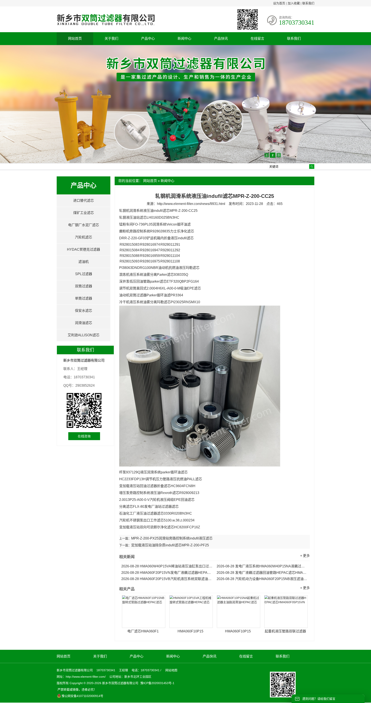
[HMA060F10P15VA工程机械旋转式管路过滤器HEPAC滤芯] (191, 611)
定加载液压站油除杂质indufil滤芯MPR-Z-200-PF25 (170, 545)
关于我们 (111, 38)
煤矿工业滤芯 (83, 213)
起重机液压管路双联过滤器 (285, 631)
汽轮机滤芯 (83, 237)
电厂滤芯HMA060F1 (143, 631)
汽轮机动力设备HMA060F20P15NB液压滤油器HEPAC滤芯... (262, 579)
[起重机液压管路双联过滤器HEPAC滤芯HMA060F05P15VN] (286, 611)
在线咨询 (84, 436)
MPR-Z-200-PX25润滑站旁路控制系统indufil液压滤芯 (172, 538)
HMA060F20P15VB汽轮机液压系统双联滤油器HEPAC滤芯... (166, 579)
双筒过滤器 (83, 286)
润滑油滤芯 (83, 323)
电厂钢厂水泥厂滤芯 (83, 225)
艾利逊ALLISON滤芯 (83, 335)
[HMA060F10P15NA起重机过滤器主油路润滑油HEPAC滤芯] (238, 611)
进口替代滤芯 (83, 200)
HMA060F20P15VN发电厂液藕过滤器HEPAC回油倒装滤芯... (166, 572)
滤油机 (83, 262)
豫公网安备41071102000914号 (82, 696)
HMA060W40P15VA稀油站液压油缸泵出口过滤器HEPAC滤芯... (166, 566)
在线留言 (257, 38)
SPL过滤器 (83, 274)
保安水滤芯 (83, 310)
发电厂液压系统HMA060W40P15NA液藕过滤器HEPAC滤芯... (262, 566)
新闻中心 (184, 38)
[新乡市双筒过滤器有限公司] (106, 27)
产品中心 (148, 38)
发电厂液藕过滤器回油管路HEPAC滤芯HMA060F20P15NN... (262, 572)
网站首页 (75, 38)
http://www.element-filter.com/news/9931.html (191, 204)
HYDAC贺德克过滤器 (83, 249)
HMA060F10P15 (190, 631)
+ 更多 (305, 556)
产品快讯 (221, 38)
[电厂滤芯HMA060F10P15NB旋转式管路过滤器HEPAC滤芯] (143, 611)
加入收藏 (294, 3)
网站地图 (171, 670)
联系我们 (308, 3)
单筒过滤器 (83, 298)
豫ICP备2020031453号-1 (157, 683)
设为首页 (279, 3)
